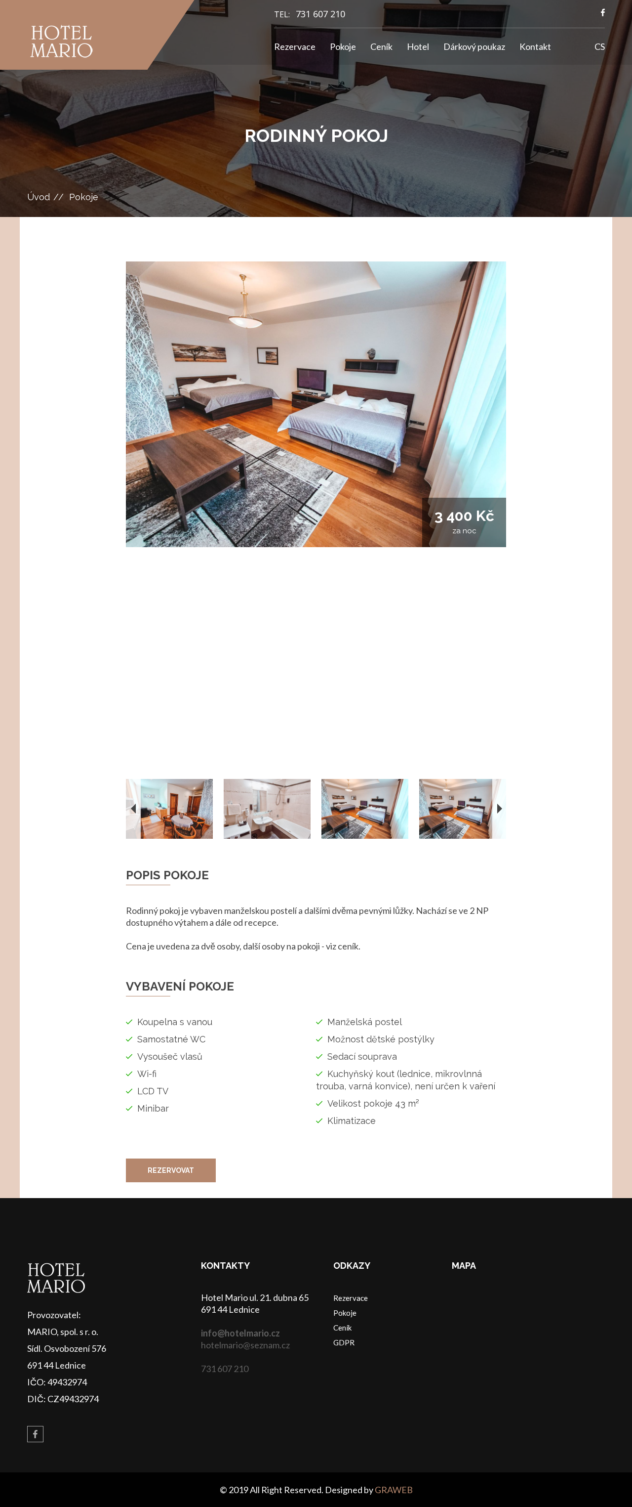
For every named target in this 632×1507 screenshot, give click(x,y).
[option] (316, 404)
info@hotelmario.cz (240, 1333)
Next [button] (499, 809)
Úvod (38, 197)
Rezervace (295, 46)
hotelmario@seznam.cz (245, 1344)
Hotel (418, 46)
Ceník (381, 46)
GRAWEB (394, 1489)
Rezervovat (171, 1170)
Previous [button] (133, 809)
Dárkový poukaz (474, 46)
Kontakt (535, 46)
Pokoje (343, 46)
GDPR (344, 1342)
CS (599, 46)
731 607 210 (320, 14)
